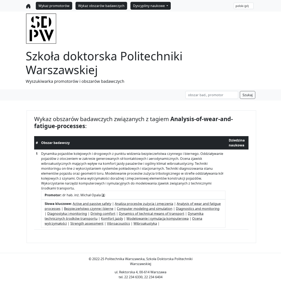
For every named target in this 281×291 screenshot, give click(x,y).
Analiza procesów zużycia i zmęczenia (144, 203)
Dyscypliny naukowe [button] (149, 6)
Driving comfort (103, 213)
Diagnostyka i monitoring (67, 213)
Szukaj (248, 95)
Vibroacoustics (118, 223)
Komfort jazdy (112, 218)
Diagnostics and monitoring (197, 208)
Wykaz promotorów (54, 6)
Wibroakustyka (145, 223)
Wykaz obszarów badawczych (101, 6)
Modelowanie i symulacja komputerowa (158, 218)
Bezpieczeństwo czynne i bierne (88, 208)
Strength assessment (86, 223)
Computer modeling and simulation (144, 208)
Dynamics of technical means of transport (151, 213)
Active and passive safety (92, 203)
